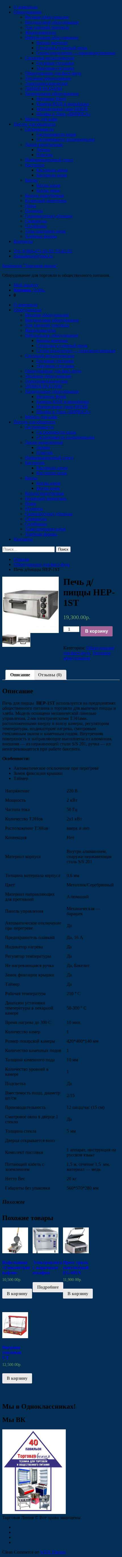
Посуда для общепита (34, 124)
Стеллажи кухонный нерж (61, 47)
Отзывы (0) (50, 674)
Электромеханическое (46, 83)
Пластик (44, 154)
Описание (20, 674)
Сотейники (36, 226)
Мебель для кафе (41, 119)
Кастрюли (35, 164)
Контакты (23, 241)
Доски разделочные (44, 144)
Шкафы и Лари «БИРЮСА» (63, 114)
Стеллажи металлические (49, 57)
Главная (21, 559)
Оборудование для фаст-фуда (53, 73)
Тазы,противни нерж (45, 231)
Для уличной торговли (47, 27)
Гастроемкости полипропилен (65, 139)
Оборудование (28, 12)
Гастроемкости (39, 129)
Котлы (31, 180)
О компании (25, 7)
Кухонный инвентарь (45, 200)
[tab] (20, 675)
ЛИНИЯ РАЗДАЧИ (43, 88)
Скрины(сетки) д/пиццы (48, 215)
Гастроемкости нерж (56, 134)
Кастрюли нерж (51, 175)
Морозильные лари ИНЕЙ (62, 108)
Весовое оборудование (47, 17)
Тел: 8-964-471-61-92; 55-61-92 (43, 251)
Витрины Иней (51, 98)
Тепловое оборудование (48, 78)
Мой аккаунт (26, 285)
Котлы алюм (48, 185)
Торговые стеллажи (55, 68)
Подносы (34, 210)
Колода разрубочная (44, 195)
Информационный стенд (49, 159)
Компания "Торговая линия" (30, 265)
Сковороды (36, 221)
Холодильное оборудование (52, 93)
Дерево (43, 149)
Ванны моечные (52, 42)
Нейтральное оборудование (51, 37)
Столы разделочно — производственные (75, 52)
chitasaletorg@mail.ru (33, 256)
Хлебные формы (41, 236)
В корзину (96, 631)
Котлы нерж (48, 190)
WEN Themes (53, 1552)
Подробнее (48, 1287)
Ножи (30, 205)
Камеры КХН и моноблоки (62, 103)
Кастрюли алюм (52, 170)
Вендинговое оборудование (52, 22)
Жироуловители (40, 32)
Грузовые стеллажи (55, 63)
